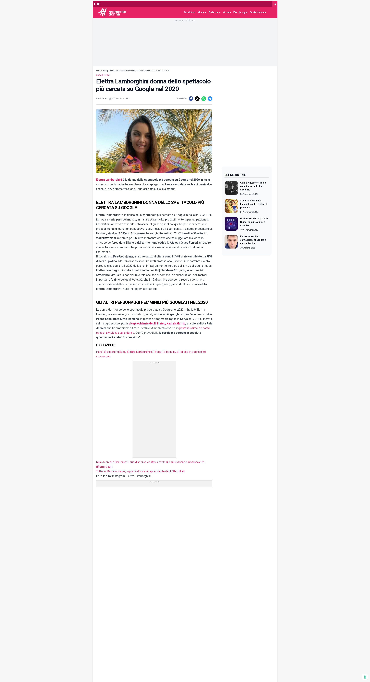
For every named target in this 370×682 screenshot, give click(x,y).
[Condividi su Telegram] (210, 98)
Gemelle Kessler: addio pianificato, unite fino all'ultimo (253, 186)
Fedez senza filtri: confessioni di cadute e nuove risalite (253, 240)
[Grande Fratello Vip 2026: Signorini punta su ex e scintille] (231, 224)
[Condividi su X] (197, 98)
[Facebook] (94, 4)
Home (98, 71)
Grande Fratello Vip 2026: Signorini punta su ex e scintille (254, 222)
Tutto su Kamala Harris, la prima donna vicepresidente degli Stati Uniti (140, 471)
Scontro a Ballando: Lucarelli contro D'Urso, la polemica (254, 204)
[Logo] (112, 12)
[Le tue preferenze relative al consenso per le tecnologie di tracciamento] (365, 677)
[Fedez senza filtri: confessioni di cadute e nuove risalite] (231, 242)
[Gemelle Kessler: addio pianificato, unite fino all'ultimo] (231, 188)
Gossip (227, 12)
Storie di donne (258, 12)
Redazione (101, 98)
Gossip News (103, 75)
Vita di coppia (240, 12)
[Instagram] (99, 4)
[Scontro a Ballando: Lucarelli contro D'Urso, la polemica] (231, 206)
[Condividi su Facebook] (191, 98)
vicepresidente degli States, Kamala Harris (157, 323)
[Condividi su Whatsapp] (203, 98)
